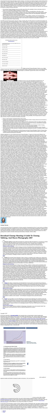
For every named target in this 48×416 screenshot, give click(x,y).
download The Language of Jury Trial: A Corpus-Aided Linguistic (33, 318)
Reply (4, 255)
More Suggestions (12, 320)
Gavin (6, 298)
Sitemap (4, 410)
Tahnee (6, 282)
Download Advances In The (5, 399)
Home (4, 411)
